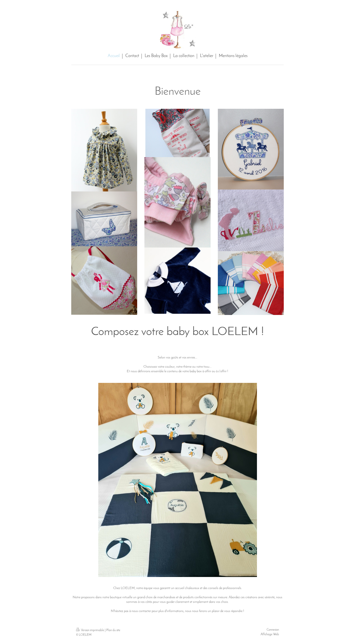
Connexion (273, 629)
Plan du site (113, 630)
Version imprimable (92, 630)
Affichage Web (270, 634)
